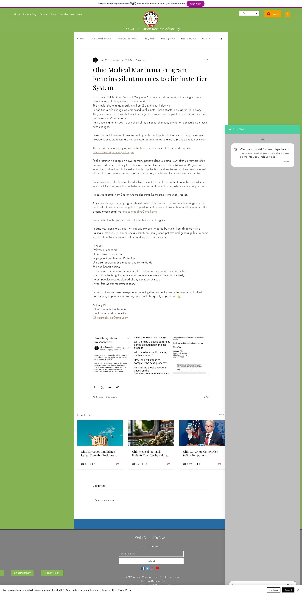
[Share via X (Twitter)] (102, 387)
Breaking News (168, 38)
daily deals (149, 38)
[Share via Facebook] (94, 387)
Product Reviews (188, 38)
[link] (287, 13)
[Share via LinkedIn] (109, 387)
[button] (220, 38)
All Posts (80, 38)
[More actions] (207, 60)
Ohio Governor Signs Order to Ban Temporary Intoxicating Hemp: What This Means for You (202, 453)
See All (221, 414)
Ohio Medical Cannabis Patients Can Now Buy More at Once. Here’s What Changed (149, 453)
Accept (288, 590)
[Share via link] (117, 387)
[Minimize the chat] (293, 129)
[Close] (298, 589)
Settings (274, 590)
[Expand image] (112, 355)
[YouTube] (157, 568)
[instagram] (152, 568)
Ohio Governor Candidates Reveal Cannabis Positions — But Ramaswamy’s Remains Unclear (99, 453)
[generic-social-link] (143, 568)
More (204, 38)
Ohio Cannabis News (101, 38)
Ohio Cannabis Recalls (127, 38)
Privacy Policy (124, 590)
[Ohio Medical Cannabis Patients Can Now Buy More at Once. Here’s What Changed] (151, 433)
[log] (262, 356)
